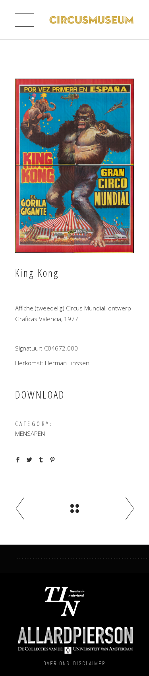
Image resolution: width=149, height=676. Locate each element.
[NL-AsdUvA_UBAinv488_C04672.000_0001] (74, 166)
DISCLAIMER (89, 663)
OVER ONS (56, 663)
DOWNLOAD (40, 394)
